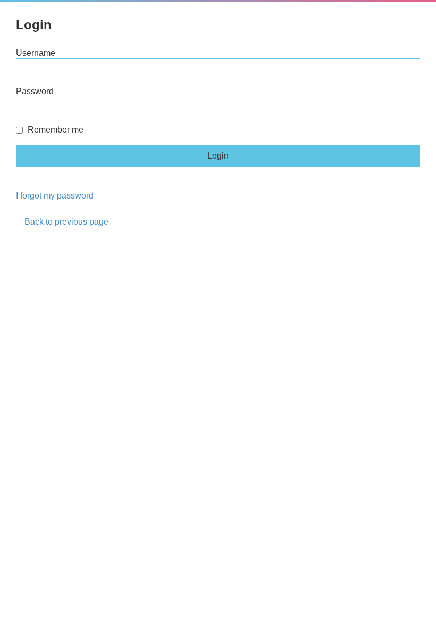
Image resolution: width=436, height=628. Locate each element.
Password (35, 91)
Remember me (54, 129)
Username (35, 52)
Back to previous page (66, 221)
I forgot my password (55, 195)
